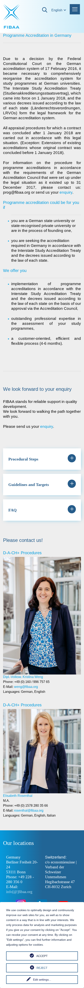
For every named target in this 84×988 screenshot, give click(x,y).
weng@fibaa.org (26, 686)
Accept (42, 956)
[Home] (11, 16)
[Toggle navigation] (75, 9)
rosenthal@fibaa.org (28, 810)
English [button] (53, 10)
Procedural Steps (23, 459)
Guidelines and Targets (28, 484)
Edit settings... (42, 979)
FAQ (12, 510)
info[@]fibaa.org (19, 892)
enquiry (66, 192)
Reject (42, 967)
